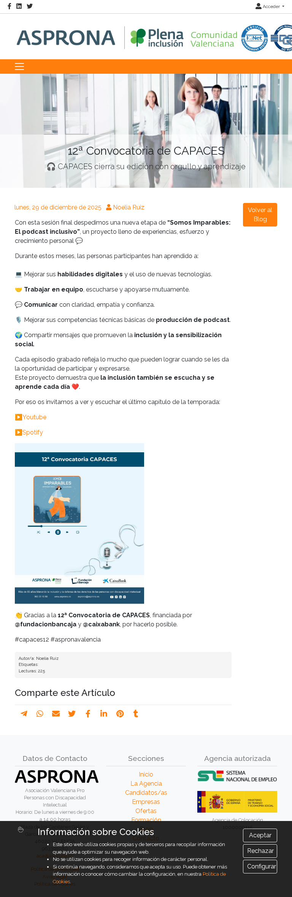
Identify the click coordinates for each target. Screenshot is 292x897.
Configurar (261, 866)
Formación (146, 820)
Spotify (32, 432)
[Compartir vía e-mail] (56, 713)
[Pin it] (120, 713)
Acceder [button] (271, 6)
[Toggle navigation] (19, 66)
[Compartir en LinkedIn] (103, 713)
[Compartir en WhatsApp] (39, 713)
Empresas (146, 801)
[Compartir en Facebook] (88, 713)
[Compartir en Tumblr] (135, 713)
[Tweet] (72, 713)
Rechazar (260, 850)
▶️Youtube (30, 417)
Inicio (146, 774)
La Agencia (146, 783)
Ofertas (146, 811)
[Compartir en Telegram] (24, 713)
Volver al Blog (260, 214)
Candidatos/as (146, 792)
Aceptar (260, 835)
